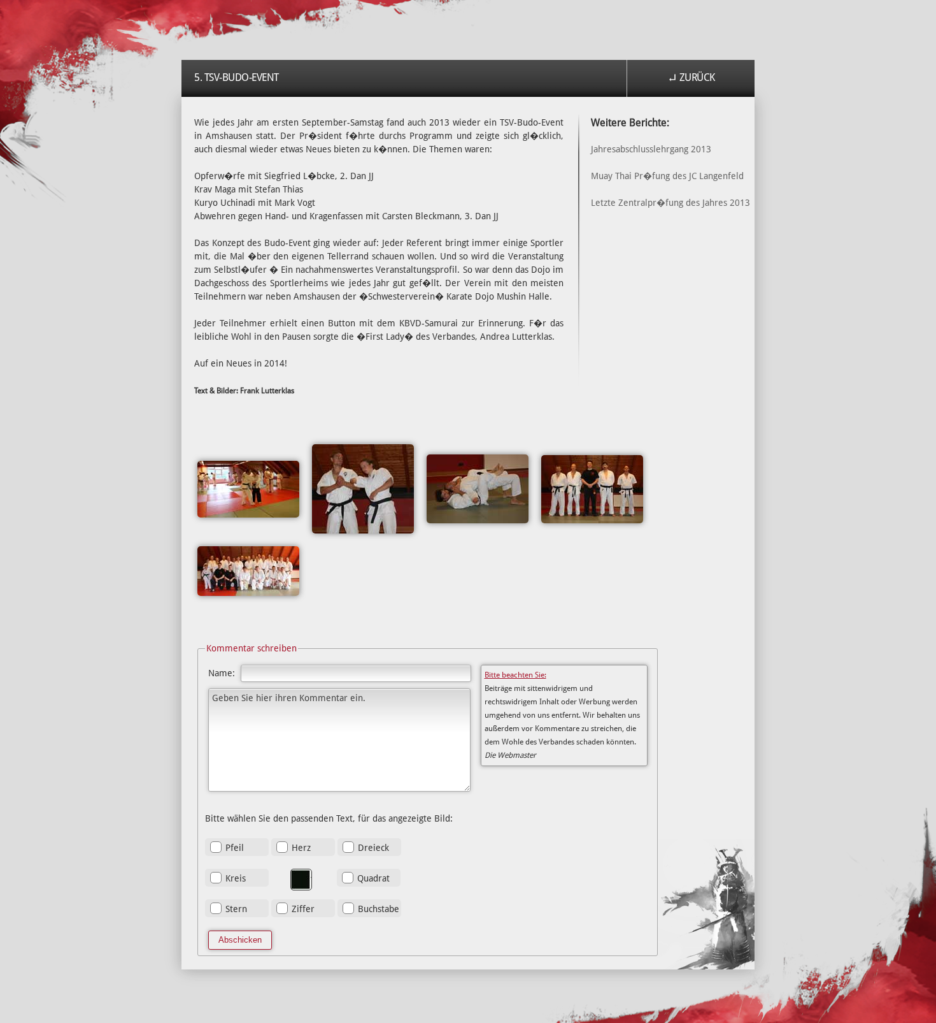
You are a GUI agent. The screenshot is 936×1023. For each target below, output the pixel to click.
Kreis (235, 878)
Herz (301, 848)
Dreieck (373, 848)
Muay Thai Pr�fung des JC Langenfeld (667, 176)
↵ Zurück (691, 77)
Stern (236, 909)
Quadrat (373, 878)
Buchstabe (378, 909)
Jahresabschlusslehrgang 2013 (651, 149)
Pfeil (234, 848)
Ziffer (303, 909)
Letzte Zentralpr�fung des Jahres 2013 (670, 203)
